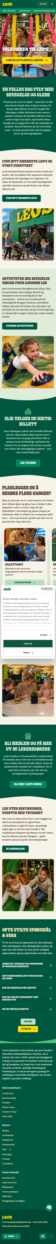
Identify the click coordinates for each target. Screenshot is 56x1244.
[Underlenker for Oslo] (10, 1149)
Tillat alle (28, 643)
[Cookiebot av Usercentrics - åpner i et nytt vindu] (41, 589)
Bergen (5, 1131)
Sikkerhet (7, 1196)
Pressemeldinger (10, 1192)
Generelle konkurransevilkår (15, 1226)
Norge (11, 1236)
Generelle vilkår (40, 1222)
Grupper (6, 1103)
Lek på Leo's (24, 11)
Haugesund (7, 1140)
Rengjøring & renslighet (13, 1201)
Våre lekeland (9, 11)
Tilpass (26, 652)
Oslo (4, 1150)
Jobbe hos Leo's (9, 1183)
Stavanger (7, 1155)
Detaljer (44, 635)
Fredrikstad (8, 1135)
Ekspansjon (7, 1187)
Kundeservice (8, 1178)
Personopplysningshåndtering (16, 1222)
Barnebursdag (9, 1098)
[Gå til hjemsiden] (7, 4)
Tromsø (6, 1159)
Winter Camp (8, 1107)
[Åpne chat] (49, 1207)
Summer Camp (9, 1112)
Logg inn (43, 4)
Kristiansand (8, 1145)
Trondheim (7, 1164)
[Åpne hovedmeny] (52, 4)
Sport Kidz (7, 1117)
